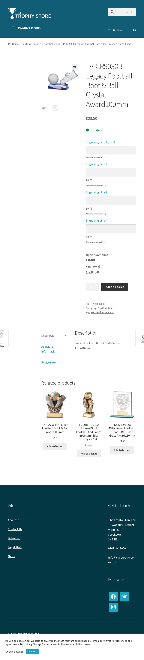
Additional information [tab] (49, 349)
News (11, 556)
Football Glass (52, 44)
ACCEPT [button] (32, 651)
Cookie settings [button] (14, 651)
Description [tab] (48, 335)
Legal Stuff (15, 547)
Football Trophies (31, 44)
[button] (75, 67)
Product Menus (29, 28)
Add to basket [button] (55, 446)
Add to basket (115, 287)
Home (15, 44)
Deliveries (14, 538)
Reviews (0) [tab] (48, 362)
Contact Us (15, 529)
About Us (14, 520)
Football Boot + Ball (102, 312)
